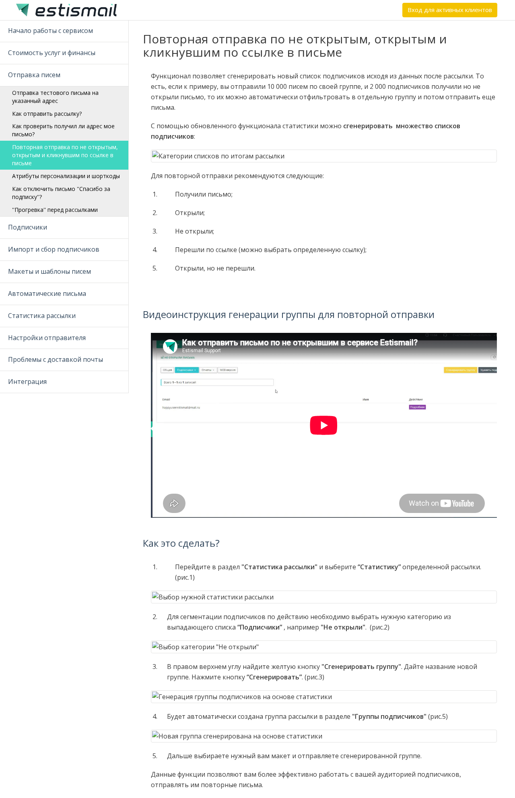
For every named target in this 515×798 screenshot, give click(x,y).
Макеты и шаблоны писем (49, 271)
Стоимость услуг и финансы (51, 52)
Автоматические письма (47, 293)
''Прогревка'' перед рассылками (55, 209)
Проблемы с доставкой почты (55, 359)
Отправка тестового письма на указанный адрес (55, 97)
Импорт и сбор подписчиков (53, 249)
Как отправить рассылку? (47, 113)
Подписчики (27, 227)
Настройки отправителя (47, 337)
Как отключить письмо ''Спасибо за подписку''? (61, 193)
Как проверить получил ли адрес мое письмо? (63, 130)
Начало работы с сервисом (50, 30)
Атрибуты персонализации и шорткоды (66, 176)
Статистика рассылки (42, 315)
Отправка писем (34, 74)
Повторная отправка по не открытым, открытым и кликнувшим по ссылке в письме (65, 155)
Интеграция (27, 381)
